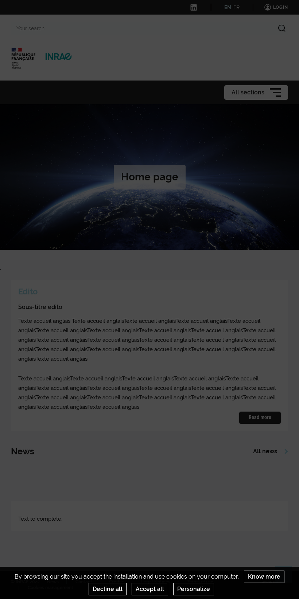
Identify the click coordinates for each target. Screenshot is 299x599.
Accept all (150, 589)
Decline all (108, 589)
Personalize (193, 589)
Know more (264, 576)
